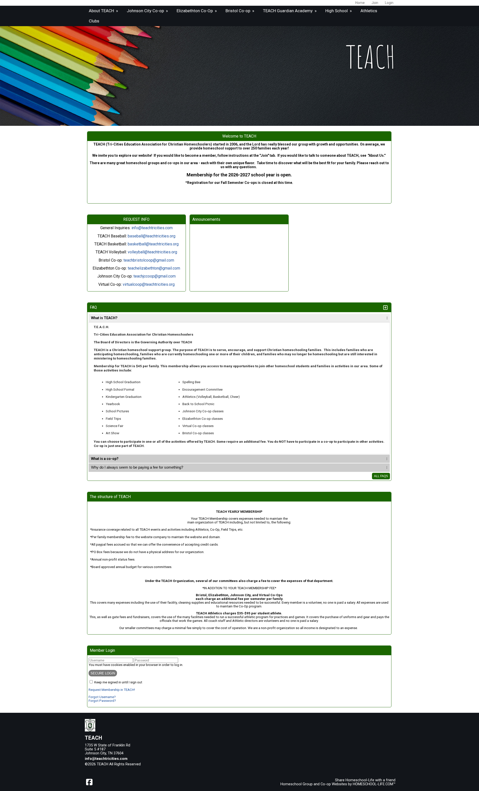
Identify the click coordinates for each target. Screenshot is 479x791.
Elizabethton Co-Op (197, 10)
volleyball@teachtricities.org (152, 252)
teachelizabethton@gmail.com (154, 268)
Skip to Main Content (162, 764)
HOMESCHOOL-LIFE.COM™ (374, 784)
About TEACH (104, 10)
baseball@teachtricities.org (151, 236)
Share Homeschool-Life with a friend (365, 780)
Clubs (94, 20)
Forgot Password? (102, 701)
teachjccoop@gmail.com (154, 276)
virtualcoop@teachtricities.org (149, 284)
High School (339, 10)
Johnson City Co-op (148, 10)
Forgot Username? (102, 697)
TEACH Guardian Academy (290, 10)
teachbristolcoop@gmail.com (148, 260)
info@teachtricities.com (152, 227)
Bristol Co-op (240, 10)
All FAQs (381, 476)
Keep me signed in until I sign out (118, 682)
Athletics (368, 10)
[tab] (239, 318)
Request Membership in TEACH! (112, 690)
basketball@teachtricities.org (153, 244)
